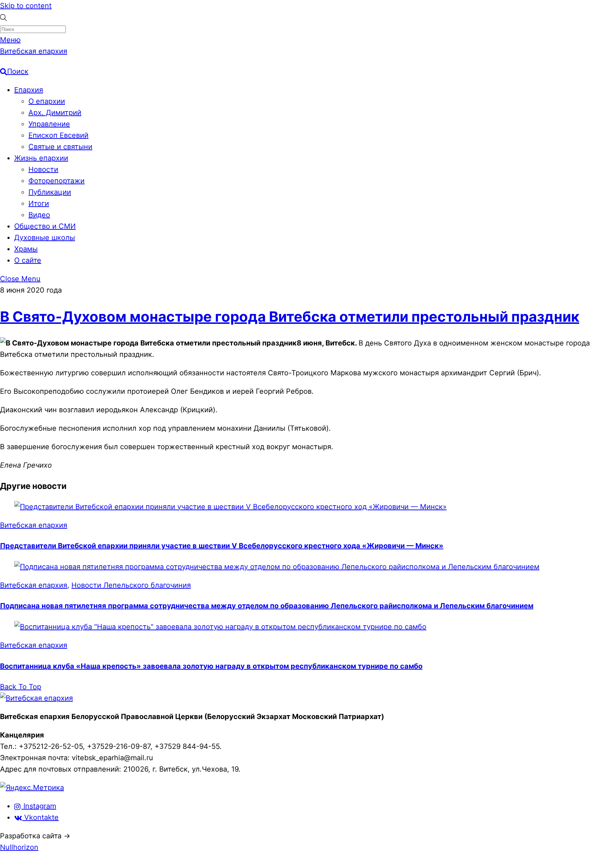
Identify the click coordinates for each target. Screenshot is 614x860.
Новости (43, 169)
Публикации (49, 192)
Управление (49, 124)
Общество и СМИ (45, 226)
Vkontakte (40, 817)
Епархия (28, 90)
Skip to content (26, 5)
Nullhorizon (19, 847)
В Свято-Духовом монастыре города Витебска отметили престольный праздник (289, 316)
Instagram (38, 806)
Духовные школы (44, 237)
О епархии (46, 101)
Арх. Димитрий (54, 112)
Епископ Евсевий (58, 135)
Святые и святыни (60, 146)
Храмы (26, 249)
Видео (39, 215)
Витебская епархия (33, 525)
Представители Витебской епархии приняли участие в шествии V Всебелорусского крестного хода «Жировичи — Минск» (221, 545)
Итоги (38, 203)
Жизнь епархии (41, 158)
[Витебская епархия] (36, 698)
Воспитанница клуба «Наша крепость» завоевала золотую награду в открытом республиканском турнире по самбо (211, 666)
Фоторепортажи (56, 180)
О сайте (27, 260)
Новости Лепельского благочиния (131, 585)
